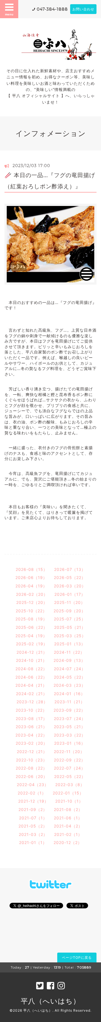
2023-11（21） (69, 701)
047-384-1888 (52, 9)
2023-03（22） (70, 735)
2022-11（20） (69, 751)
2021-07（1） (33, 817)
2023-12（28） (32, 701)
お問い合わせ (83, 9)
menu (9, 14)
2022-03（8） (69, 784)
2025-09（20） (70, 610)
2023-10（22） (31, 710)
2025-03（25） (70, 635)
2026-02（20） (32, 594)
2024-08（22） (31, 668)
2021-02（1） (68, 834)
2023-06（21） (31, 726)
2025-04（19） (31, 635)
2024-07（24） (70, 668)
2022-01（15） (68, 793)
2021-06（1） (68, 817)
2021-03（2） (33, 834)
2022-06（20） (31, 776)
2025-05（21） (70, 627)
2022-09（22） (69, 760)
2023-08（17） (31, 718)
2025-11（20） (69, 602)
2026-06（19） (31, 577)
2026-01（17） (69, 594)
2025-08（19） (31, 619)
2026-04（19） (31, 585)
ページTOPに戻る (77, 957)
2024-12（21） (32, 652)
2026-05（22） (70, 577)
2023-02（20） (31, 743)
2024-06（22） (31, 677)
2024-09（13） (69, 660)
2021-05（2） (33, 826)
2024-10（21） (31, 660)
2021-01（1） (33, 842)
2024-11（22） (69, 652)
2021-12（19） (33, 801)
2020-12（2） (68, 842)
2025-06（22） (31, 627)
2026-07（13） (70, 569)
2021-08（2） (68, 809)
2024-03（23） (70, 685)
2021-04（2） (68, 826)
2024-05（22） (70, 677)
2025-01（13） (69, 643)
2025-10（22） (31, 610)
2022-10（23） (31, 760)
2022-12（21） (32, 751)
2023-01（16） (69, 743)
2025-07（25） (70, 619)
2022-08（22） (31, 768)
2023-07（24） (70, 718)
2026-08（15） (31, 569)
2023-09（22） (69, 710)
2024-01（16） (69, 693)
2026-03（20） (70, 585)
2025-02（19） (31, 643)
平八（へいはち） (50, 1001)
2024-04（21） (31, 685)
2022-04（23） (33, 784)
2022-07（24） (69, 768)
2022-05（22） (70, 776)
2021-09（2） (33, 809)
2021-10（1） (69, 801)
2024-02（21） (31, 693)
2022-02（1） (32, 793)
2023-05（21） (69, 726)
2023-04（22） (31, 735)
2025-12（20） (31, 602)
